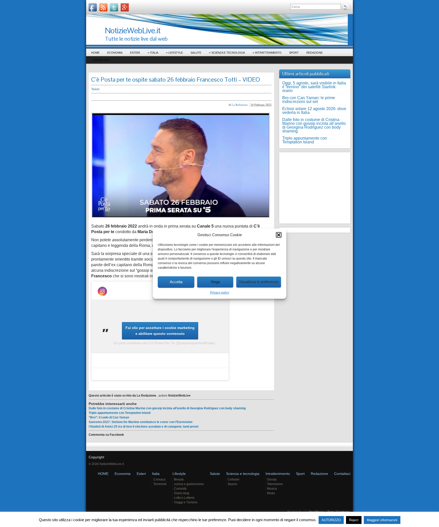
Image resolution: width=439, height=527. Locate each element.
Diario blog (181, 493)
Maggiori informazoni (382, 520)
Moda (271, 493)
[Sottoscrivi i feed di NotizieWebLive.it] (103, 7)
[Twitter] (114, 7)
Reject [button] (353, 520)
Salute (196, 52)
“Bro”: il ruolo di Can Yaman (109, 417)
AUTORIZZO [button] (331, 520)
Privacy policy (219, 292)
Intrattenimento (268, 52)
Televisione (275, 484)
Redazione (314, 52)
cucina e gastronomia (189, 484)
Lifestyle (175, 52)
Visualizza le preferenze (258, 282)
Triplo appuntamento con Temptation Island (119, 413)
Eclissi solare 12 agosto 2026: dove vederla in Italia (314, 111)
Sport (294, 52)
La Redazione (240, 104)
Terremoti (159, 484)
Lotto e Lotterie (184, 498)
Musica (272, 488)
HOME (95, 52)
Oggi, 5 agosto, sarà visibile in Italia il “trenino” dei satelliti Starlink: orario (314, 87)
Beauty (179, 479)
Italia (154, 52)
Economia (114, 52)
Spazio (232, 484)
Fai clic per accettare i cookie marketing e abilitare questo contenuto (160, 331)
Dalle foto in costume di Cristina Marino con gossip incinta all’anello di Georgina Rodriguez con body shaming (167, 408)
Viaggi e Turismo (185, 502)
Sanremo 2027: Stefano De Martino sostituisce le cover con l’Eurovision (140, 422)
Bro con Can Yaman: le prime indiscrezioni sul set (308, 100)
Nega (215, 282)
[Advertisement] (170, 97)
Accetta (176, 282)
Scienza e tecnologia (228, 52)
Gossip (272, 479)
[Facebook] (93, 7)
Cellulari (233, 479)
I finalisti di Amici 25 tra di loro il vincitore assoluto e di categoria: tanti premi (143, 426)
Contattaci (101, 60)
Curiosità (180, 488)
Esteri (135, 52)
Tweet (95, 89)
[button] (278, 234)
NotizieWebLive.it (132, 30)
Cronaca (159, 479)
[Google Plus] (125, 7)
